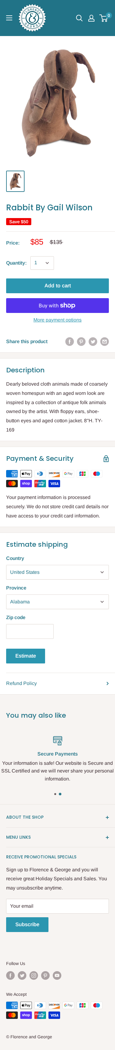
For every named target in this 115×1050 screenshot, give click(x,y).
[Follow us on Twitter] (22, 975)
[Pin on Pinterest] (81, 341)
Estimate (25, 656)
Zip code (15, 617)
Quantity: (16, 263)
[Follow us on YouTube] (57, 975)
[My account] (91, 18)
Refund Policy (21, 683)
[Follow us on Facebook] (10, 975)
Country (15, 558)
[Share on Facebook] (69, 341)
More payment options (57, 319)
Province (16, 587)
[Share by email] (104, 341)
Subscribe (27, 924)
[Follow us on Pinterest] (45, 975)
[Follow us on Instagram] (33, 975)
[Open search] (79, 18)
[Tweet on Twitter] (93, 341)
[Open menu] (9, 17)
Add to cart (57, 286)
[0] (104, 18)
